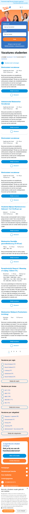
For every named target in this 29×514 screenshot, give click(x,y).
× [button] (27, 488)
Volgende (23, 351)
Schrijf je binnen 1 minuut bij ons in (14, 46)
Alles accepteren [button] (8, 511)
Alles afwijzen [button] (21, 511)
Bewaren (16, 95)
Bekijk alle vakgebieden (14, 433)
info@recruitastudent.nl (11, 486)
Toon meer (14, 468)
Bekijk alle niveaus (14, 407)
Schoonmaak (8, 420)
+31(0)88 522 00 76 (10, 482)
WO (6, 403)
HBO (6, 393)
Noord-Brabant (9, 364)
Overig (6, 423)
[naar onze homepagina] (7, 8)
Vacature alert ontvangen (12, 63)
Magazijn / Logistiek (10, 416)
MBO (6, 397)
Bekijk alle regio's (14, 381)
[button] (14, 508)
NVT (6, 390)
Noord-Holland (9, 367)
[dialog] (14, 500)
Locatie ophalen (24, 34)
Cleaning (7, 426)
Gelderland (8, 374)
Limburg (7, 370)
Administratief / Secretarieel (13, 429)
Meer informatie (15, 456)
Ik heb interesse (14, 461)
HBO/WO (7, 400)
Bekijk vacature (14, 91)
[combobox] (14, 27)
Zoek (14, 39)
